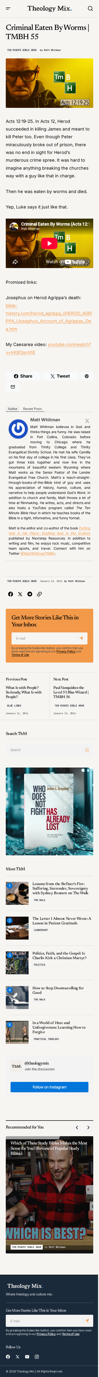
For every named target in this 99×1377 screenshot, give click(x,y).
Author (12, 409)
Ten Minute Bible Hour (22, 50)
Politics (39, 964)
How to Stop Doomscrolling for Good (58, 990)
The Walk (39, 900)
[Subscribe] (82, 638)
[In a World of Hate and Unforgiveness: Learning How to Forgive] (17, 1032)
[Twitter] (87, 421)
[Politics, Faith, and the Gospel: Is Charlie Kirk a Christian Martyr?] (17, 962)
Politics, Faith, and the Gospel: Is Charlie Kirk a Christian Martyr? (59, 956)
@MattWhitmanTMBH (37, 553)
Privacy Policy (65, 651)
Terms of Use (20, 655)
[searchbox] (44, 750)
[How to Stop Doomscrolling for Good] (17, 997)
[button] (8, 8)
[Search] (88, 750)
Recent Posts (32, 409)
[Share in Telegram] (30, 594)
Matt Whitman (45, 419)
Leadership (41, 930)
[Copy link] (39, 594)
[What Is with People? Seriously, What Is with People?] (28, 696)
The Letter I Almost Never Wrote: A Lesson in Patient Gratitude (61, 921)
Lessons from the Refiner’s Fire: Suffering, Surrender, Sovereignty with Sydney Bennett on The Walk (60, 888)
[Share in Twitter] (20, 594)
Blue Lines (14, 705)
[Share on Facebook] (10, 594)
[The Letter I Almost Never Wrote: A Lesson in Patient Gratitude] (17, 928)
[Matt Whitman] (18, 428)
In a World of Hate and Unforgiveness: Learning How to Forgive (59, 1027)
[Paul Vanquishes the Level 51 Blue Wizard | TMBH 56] (71, 696)
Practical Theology (46, 1039)
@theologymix (37, 1063)
